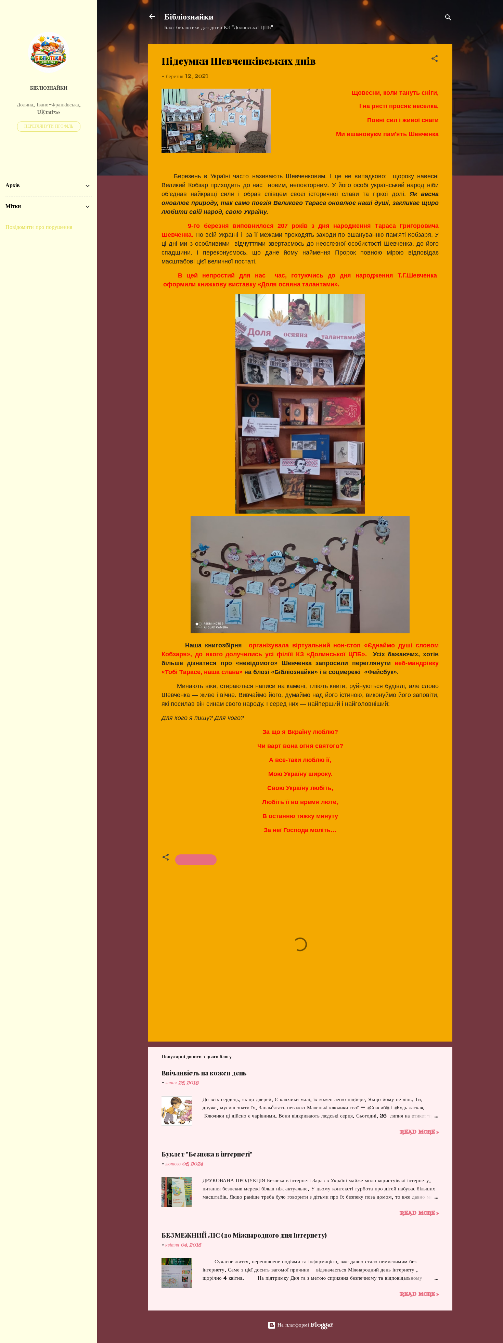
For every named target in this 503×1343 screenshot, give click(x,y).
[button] (434, 59)
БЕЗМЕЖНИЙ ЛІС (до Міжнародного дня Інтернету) (244, 1235)
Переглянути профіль (48, 127)
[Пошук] (448, 18)
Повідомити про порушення (38, 227)
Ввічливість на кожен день (204, 1073)
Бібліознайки (189, 16)
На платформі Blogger (304, 1325)
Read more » (419, 1132)
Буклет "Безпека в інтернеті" (207, 1154)
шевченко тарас (196, 860)
